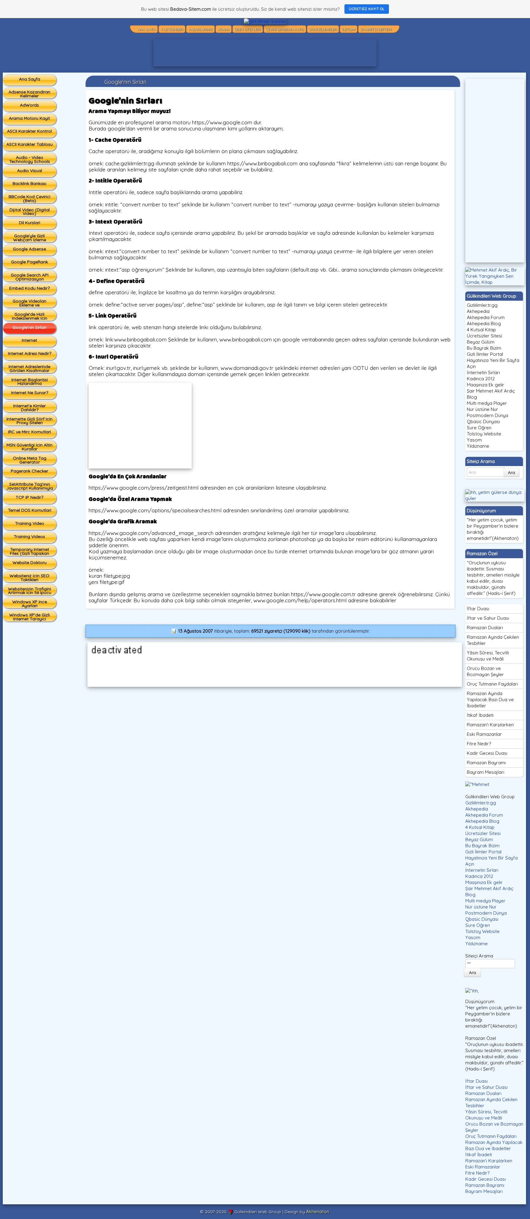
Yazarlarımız (200, 29)
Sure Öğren (479, 428)
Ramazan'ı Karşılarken (490, 725)
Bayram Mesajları (485, 772)
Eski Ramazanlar (484, 734)
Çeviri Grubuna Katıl (285, 29)
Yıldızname (478, 446)
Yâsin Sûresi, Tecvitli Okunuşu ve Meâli (488, 656)
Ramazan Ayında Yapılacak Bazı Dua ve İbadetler (490, 699)
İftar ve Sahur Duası (488, 618)
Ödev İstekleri (248, 29)
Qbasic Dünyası (483, 421)
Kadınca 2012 (481, 379)
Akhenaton (317, 1211)
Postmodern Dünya (487, 415)
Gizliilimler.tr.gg (482, 305)
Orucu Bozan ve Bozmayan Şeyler (485, 671)
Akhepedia (478, 311)
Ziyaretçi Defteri (376, 29)
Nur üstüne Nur (482, 409)
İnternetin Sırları (483, 372)
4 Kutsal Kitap (481, 330)
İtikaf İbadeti (480, 715)
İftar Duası (478, 608)
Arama (223, 29)
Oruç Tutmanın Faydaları (492, 684)
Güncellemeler (323, 29)
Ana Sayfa (147, 29)
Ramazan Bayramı (486, 763)
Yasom (474, 440)
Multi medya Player (487, 403)
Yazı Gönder (172, 29)
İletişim (348, 29)
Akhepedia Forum (486, 317)
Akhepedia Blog (484, 323)
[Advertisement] (265, 52)
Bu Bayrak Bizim (484, 348)
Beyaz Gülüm (480, 342)
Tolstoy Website (484, 434)
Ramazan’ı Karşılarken (488, 1161)
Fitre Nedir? (479, 744)
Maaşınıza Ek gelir (485, 385)
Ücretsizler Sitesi (484, 336)
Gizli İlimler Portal (485, 354)
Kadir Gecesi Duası (487, 753)
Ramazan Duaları (485, 627)
